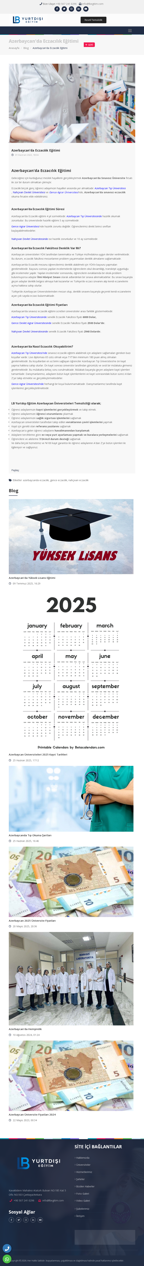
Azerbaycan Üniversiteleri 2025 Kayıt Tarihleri (38, 754)
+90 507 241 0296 (66, 3)
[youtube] (86, 9)
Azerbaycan (18, 317)
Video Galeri (83, 1200)
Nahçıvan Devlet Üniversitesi (29, 192)
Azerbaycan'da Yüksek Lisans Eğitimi (32, 578)
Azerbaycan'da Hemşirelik (25, 1029)
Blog (26, 48)
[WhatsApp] (7, 1259)
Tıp (27, 317)
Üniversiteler (83, 1164)
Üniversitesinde (38, 317)
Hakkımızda (82, 1157)
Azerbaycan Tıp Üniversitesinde (84, 216)
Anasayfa (14, 48)
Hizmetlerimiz (84, 1172)
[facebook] (57, 9)
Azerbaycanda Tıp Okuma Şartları (30, 835)
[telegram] (64, 9)
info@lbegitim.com (92, 3)
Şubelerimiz (82, 1208)
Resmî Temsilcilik (93, 19)
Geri (90, 44)
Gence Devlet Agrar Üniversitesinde (31, 323)
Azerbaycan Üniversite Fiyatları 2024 (32, 1114)
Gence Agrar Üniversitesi (63, 192)
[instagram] (71, 9)
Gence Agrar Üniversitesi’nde (27, 384)
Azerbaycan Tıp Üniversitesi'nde (29, 353)
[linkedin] (78, 9)
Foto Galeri (82, 1193)
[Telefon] (7, 1248)
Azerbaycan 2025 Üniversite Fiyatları (32, 920)
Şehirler (80, 1179)
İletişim (80, 1216)
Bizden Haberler (85, 1186)
